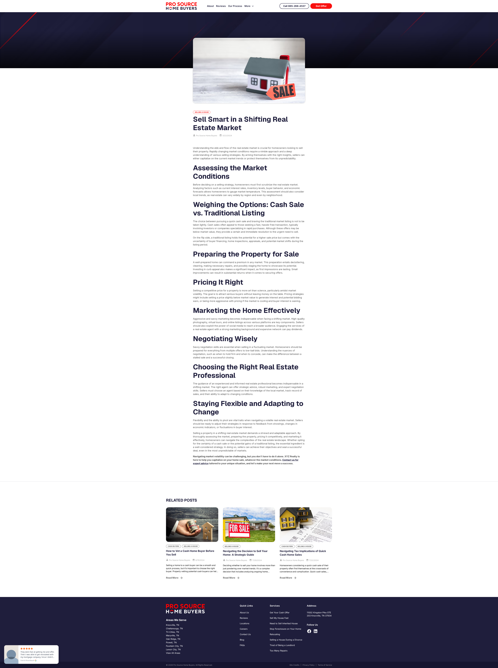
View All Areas (173, 653)
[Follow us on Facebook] (309, 631)
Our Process (235, 6)
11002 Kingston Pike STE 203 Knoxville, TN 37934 (319, 614)
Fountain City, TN (174, 646)
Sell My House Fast (279, 618)
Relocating (275, 634)
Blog (242, 639)
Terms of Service (325, 665)
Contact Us (245, 634)
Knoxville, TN (172, 625)
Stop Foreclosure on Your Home (285, 629)
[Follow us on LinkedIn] (315, 631)
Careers (243, 629)
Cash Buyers (173, 546)
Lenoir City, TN (173, 649)
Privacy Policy (308, 665)
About (210, 6)
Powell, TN (171, 642)
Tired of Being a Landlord (282, 645)
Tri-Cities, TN (172, 632)
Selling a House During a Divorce (286, 639)
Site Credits (294, 665)
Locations (244, 623)
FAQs (242, 645)
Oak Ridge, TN (173, 639)
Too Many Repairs (278, 650)
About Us (244, 612)
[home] (181, 6)
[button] (249, 6)
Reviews (221, 6)
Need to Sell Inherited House (284, 623)
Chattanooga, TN (174, 628)
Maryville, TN (172, 635)
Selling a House (202, 112)
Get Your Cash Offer (279, 612)
